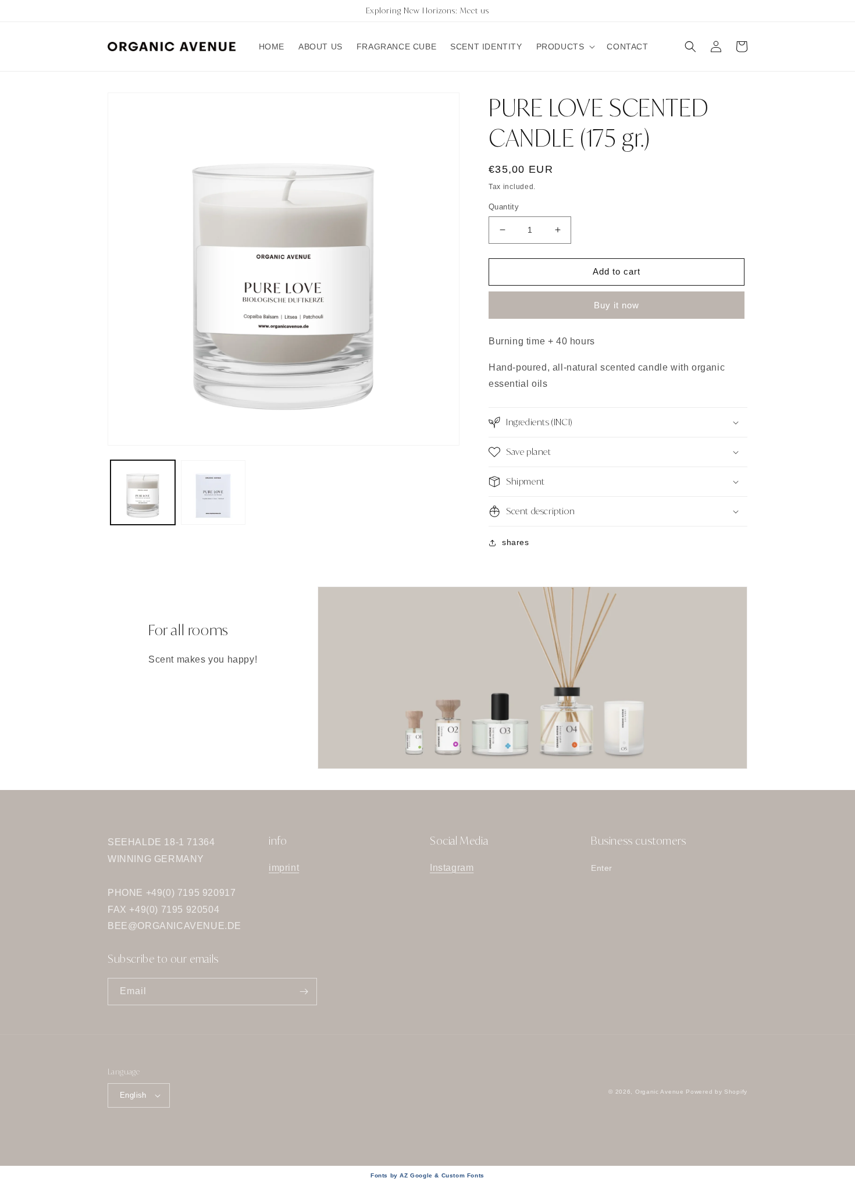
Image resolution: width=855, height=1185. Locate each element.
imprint (284, 868)
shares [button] (515, 542)
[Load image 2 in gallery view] (213, 492)
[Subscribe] (303, 991)
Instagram (451, 868)
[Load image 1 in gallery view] (143, 492)
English (133, 1095)
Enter (601, 868)
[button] (564, 46)
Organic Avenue (659, 1091)
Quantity (504, 206)
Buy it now (616, 305)
